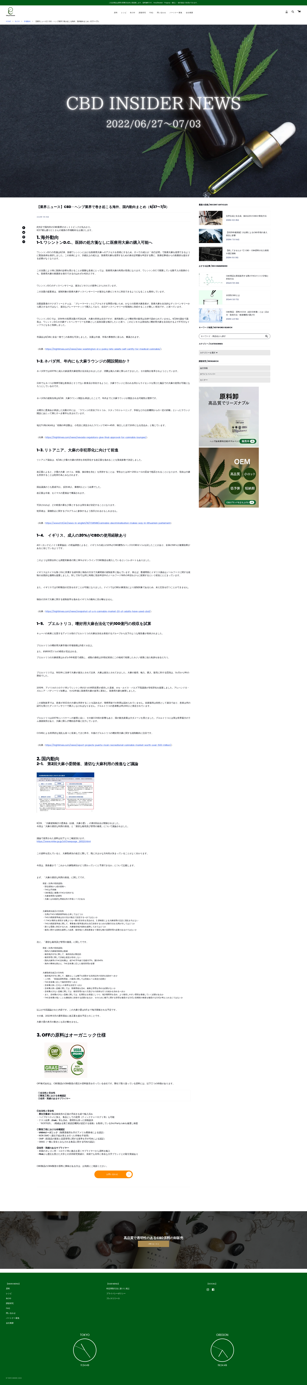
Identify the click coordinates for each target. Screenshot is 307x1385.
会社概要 (10, 1323)
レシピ (9, 1293)
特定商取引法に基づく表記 (117, 1288)
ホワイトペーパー (207, 374)
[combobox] (231, 336)
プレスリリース (113, 1298)
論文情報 (204, 368)
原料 (8, 1288)
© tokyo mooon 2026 (14, 1378)
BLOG (17, 21)
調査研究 (10, 1303)
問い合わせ (11, 1313)
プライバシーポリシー (116, 1293)
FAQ (8, 1308)
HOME (8, 21)
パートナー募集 (12, 1318)
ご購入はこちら (153, 1244)
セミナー (204, 380)
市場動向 (27, 21)
